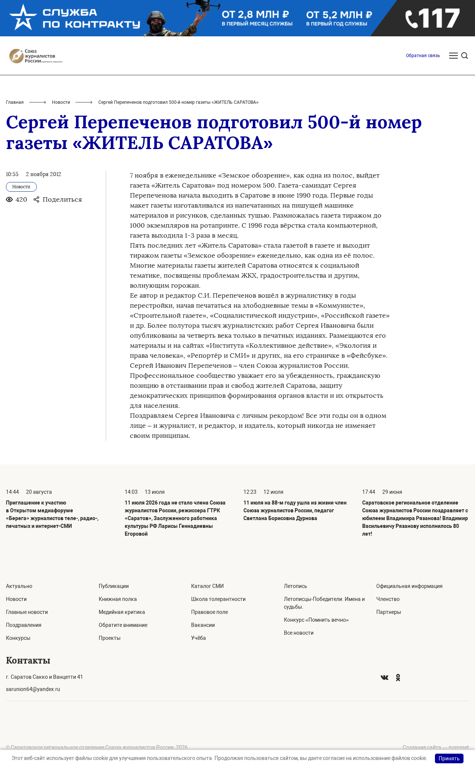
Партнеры (388, 612)
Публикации (114, 586)
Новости (61, 102)
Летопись (295, 586)
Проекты (110, 638)
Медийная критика (122, 612)
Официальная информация (409, 586)
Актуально (19, 586)
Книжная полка (118, 599)
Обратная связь (423, 55)
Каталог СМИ (207, 586)
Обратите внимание (123, 625)
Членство (388, 599)
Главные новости (27, 612)
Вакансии (203, 625)
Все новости (299, 633)
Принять (449, 758)
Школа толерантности (218, 599)
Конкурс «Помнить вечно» (316, 620)
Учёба (198, 638)
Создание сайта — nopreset (436, 747)
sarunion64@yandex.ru (33, 689)
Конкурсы (18, 638)
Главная (15, 102)
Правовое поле (209, 612)
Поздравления (24, 625)
